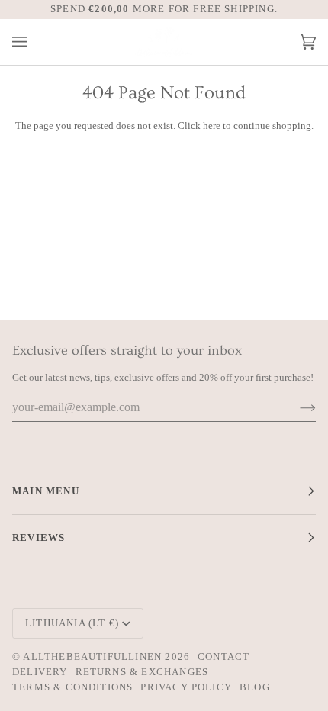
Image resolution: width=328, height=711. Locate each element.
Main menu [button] (45, 491)
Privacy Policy (186, 687)
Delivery (40, 671)
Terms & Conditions (72, 687)
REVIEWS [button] (38, 537)
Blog (255, 687)
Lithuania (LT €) (72, 623)
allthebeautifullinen (92, 656)
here (211, 125)
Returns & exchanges (142, 671)
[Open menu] (35, 42)
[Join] (295, 407)
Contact (223, 656)
